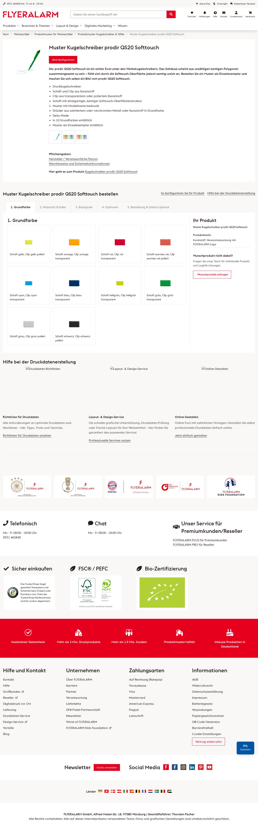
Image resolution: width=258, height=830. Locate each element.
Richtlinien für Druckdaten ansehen (27, 435)
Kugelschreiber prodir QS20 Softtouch (111, 171)
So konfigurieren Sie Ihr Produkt (182, 193)
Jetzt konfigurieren (63, 59)
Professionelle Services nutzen (110, 440)
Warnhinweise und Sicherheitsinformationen (79, 163)
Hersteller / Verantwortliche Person (73, 159)
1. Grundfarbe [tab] (20, 207)
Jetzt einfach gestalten (191, 435)
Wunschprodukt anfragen (212, 274)
